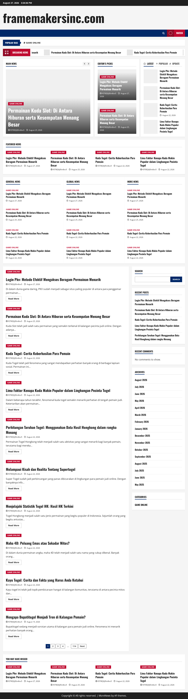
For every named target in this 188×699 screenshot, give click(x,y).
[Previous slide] (84, 64)
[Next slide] (88, 64)
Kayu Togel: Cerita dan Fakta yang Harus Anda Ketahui (44, 580)
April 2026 (140, 408)
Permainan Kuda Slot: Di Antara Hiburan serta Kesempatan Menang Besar (75, 52)
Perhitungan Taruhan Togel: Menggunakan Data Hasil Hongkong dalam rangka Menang (61, 430)
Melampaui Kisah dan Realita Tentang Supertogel (40, 469)
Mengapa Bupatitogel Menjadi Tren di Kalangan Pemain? (46, 617)
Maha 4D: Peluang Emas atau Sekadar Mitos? (38, 543)
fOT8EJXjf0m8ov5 (17, 130)
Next (82, 646)
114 (74, 646)
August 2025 (141, 463)
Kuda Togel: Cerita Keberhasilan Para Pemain (145, 52)
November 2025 (142, 442)
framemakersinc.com (53, 17)
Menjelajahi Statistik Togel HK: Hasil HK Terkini (39, 506)
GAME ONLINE (33, 42)
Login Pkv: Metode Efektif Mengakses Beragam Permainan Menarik (113, 85)
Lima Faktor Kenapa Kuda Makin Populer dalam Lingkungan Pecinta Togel (151, 127)
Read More (14, 299)
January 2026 (141, 428)
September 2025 (143, 456)
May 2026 (139, 401)
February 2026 (142, 422)
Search (139, 271)
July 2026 (139, 387)
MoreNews (105, 695)
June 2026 (140, 394)
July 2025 (139, 470)
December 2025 (142, 436)
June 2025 (140, 477)
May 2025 (139, 484)
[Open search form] (163, 33)
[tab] (150, 64)
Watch (179, 33)
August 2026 (141, 380)
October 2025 (141, 449)
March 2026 (140, 415)
